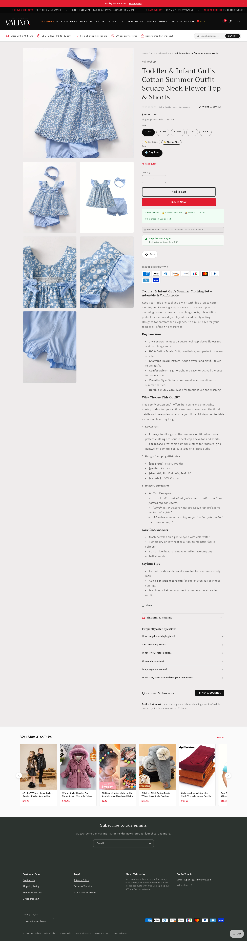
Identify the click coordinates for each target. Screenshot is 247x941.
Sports (149, 21)
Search (232, 36)
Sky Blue (154, 152)
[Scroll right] (228, 776)
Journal (189, 21)
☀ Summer (47, 21)
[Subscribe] (150, 843)
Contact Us (29, 880)
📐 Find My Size (171, 142)
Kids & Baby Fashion (161, 53)
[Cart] (238, 21)
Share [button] (149, 605)
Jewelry (175, 21)
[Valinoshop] (17, 21)
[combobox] (212, 36)
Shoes (93, 21)
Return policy (135, 3)
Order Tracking (31, 899)
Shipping (146, 120)
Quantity (146, 172)
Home (161, 21)
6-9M (163, 131)
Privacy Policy (81, 880)
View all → (221, 737)
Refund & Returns (32, 892)
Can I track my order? (154, 644)
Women (61, 21)
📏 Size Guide (151, 142)
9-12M (177, 131)
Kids (82, 21)
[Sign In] (231, 21)
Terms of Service (83, 886)
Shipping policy (102, 933)
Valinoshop (36, 933)
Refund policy (50, 933)
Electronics (133, 21)
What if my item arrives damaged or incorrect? (167, 678)
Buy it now (179, 202)
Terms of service (83, 933)
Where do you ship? (153, 661)
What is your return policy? (157, 653)
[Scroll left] (19, 776)
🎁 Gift (201, 21)
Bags (105, 21)
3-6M (148, 131)
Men (72, 21)
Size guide (150, 164)
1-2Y (192, 131)
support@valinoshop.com (198, 879)
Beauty (116, 21)
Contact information (120, 933)
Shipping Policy (31, 886)
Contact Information (85, 892)
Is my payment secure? (154, 669)
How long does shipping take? (158, 636)
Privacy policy (66, 933)
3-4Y (205, 131)
